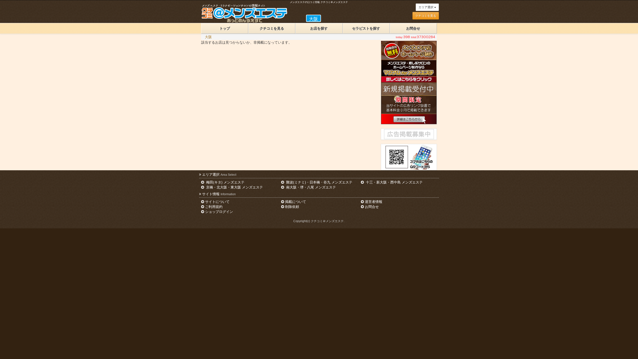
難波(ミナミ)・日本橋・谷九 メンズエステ (318, 182)
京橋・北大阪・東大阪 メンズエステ (234, 187)
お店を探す (319, 28)
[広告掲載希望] (408, 134)
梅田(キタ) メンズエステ (224, 182)
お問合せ (413, 28)
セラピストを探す (366, 28)
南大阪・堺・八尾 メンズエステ (310, 187)
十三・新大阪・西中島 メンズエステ (394, 182)
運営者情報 (373, 202)
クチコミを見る (425, 15)
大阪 (208, 37)
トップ (225, 28)
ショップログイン (219, 212)
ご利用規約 (214, 207)
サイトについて (217, 202)
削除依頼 (292, 207)
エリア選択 (426, 7)
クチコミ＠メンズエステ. (327, 221)
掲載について (295, 202)
